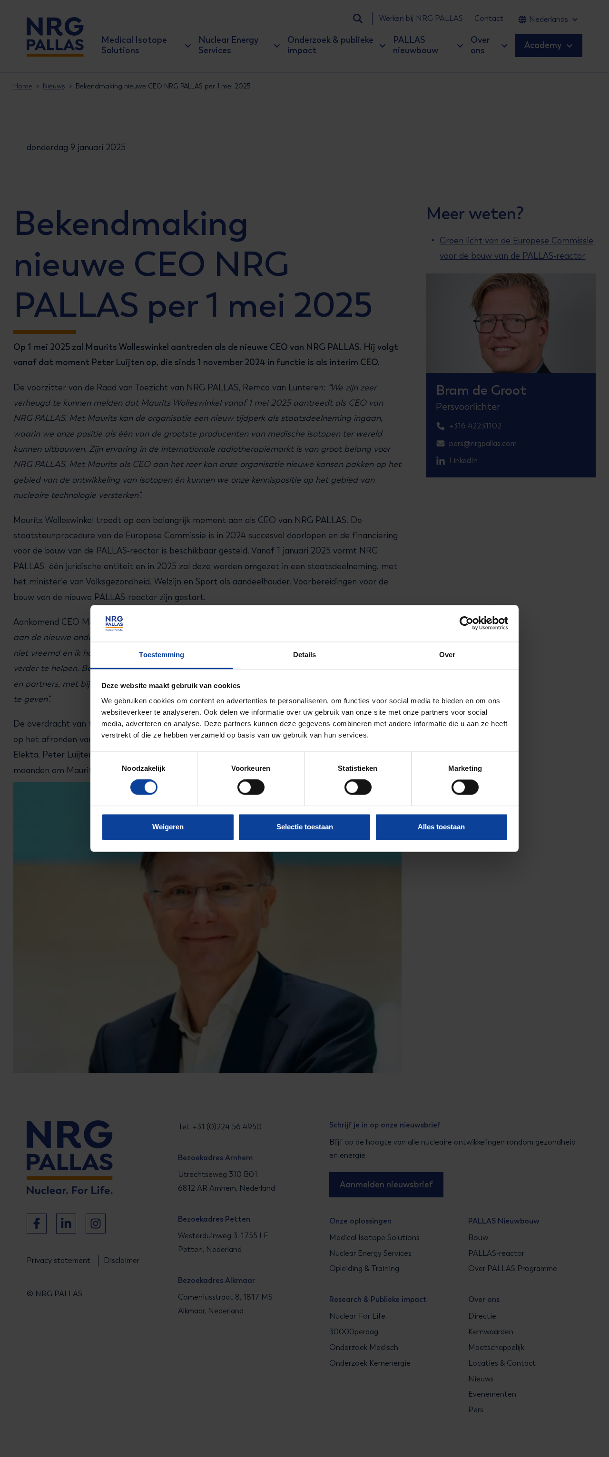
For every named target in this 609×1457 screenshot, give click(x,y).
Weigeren (168, 827)
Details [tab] (304, 655)
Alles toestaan (441, 827)
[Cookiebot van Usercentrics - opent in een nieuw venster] (466, 623)
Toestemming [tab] (161, 655)
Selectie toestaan (304, 827)
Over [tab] (447, 655)
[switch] (242, 787)
